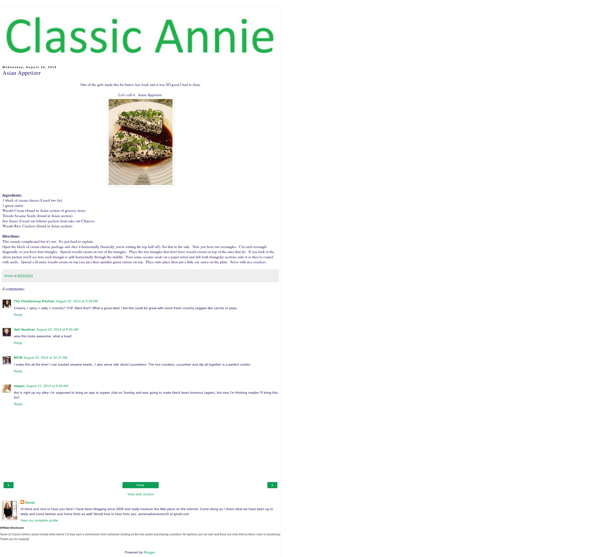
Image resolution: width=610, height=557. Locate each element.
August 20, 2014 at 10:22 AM (45, 357)
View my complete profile (39, 520)
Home (140, 485)
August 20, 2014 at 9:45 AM (57, 329)
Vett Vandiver (24, 329)
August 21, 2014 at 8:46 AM (47, 386)
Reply (18, 315)
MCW (18, 357)
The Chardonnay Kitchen (34, 301)
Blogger (149, 552)
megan (19, 386)
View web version (140, 494)
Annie (30, 502)
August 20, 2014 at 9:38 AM (77, 301)
